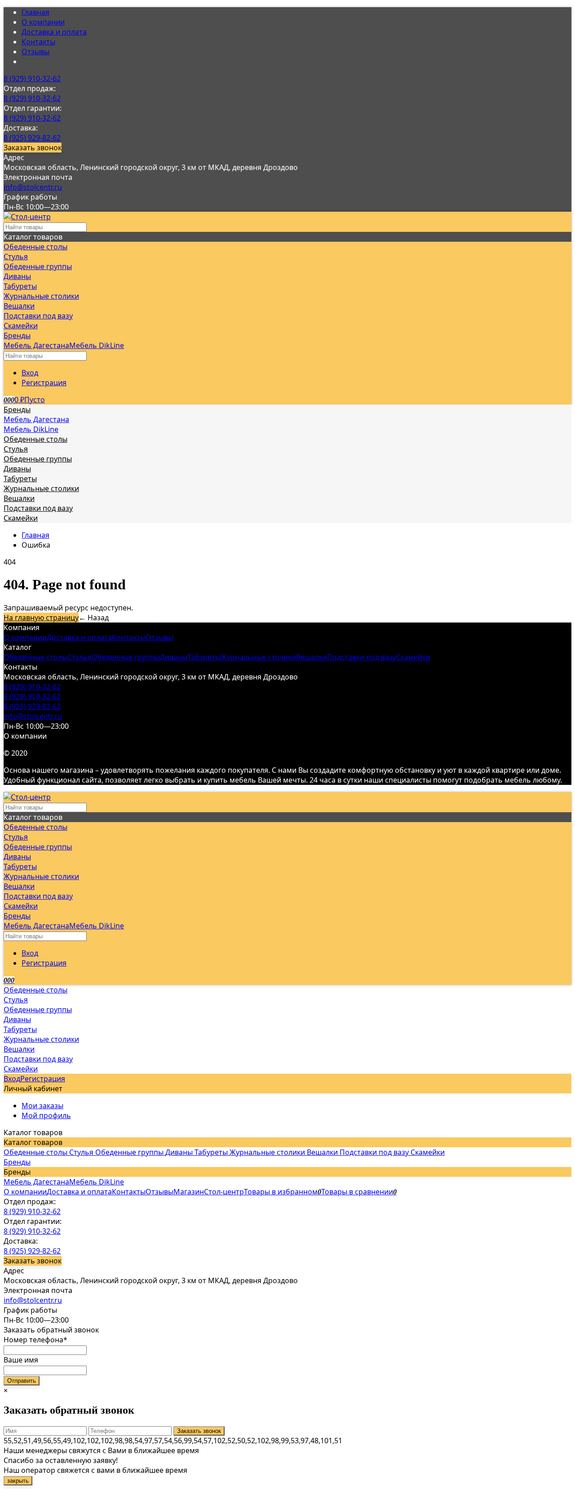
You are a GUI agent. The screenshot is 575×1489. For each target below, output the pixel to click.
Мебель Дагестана (36, 345)
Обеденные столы (35, 657)
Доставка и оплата (54, 32)
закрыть (18, 1480)
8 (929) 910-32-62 (32, 78)
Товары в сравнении (359, 1192)
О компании (43, 22)
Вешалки (311, 657)
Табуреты (204, 657)
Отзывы (35, 52)
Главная (35, 12)
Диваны (173, 657)
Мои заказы (42, 1105)
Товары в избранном (282, 1192)
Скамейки (413, 657)
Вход (30, 373)
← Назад (94, 618)
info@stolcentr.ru (33, 187)
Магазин (188, 1192)
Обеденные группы (126, 657)
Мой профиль (46, 1115)
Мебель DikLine (96, 345)
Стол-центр (224, 1192)
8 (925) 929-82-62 (32, 138)
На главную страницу (41, 618)
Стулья (79, 657)
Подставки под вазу (361, 657)
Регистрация (44, 382)
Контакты (38, 42)
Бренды (17, 1162)
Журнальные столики (258, 657)
